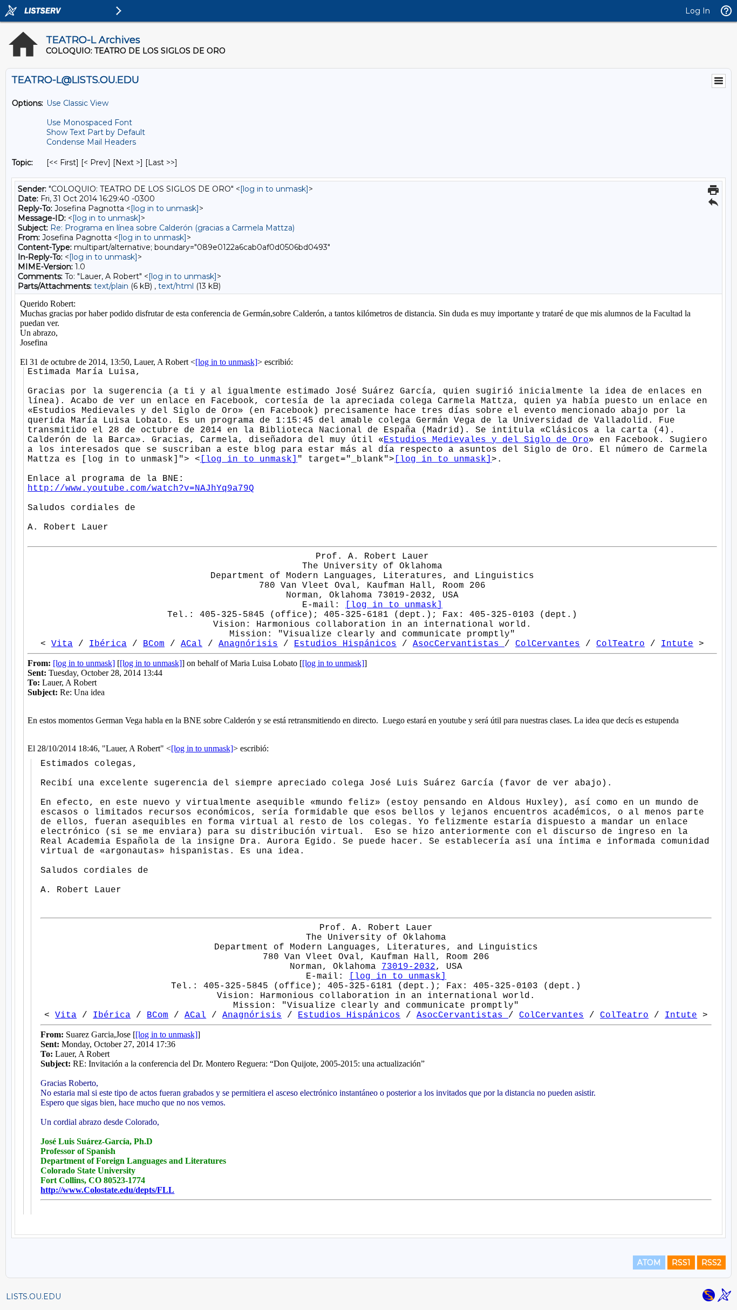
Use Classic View (77, 103)
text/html (176, 286)
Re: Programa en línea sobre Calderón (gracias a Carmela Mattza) (172, 228)
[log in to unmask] (274, 189)
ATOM (649, 1262)
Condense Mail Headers (91, 142)
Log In (697, 11)
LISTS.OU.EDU (33, 1296)
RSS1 (681, 1262)
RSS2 (711, 1262)
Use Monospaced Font (89, 122)
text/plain (111, 286)
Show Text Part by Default (95, 132)
